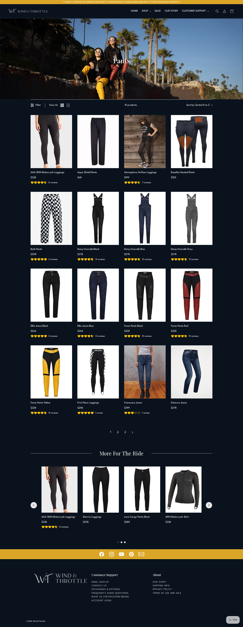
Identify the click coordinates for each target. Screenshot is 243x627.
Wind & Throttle (39, 621)
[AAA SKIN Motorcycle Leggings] (51, 141)
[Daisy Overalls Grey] (191, 218)
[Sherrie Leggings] (101, 489)
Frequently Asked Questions (110, 593)
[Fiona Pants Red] (191, 295)
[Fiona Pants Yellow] (51, 371)
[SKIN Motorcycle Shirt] (183, 489)
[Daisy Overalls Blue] (145, 218)
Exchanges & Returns (106, 589)
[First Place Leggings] (98, 371)
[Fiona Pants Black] (145, 295)
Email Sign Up (100, 582)
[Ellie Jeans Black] (51, 295)
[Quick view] (68, 165)
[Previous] (34, 505)
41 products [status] (131, 105)
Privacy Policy (162, 589)
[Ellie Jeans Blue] (98, 295)
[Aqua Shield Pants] (98, 141)
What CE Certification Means (110, 597)
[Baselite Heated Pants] (191, 141)
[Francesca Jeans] (145, 371)
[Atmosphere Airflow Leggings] (145, 141)
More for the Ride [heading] (121, 453)
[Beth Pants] (51, 218)
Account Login (101, 601)
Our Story (159, 582)
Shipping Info (161, 586)
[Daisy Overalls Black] (98, 218)
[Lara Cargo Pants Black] (142, 489)
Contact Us (99, 586)
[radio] (62, 105)
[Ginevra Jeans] (191, 371)
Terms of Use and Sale (167, 593)
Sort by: (198, 105)
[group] (59, 498)
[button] (146, 11)
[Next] (209, 505)
